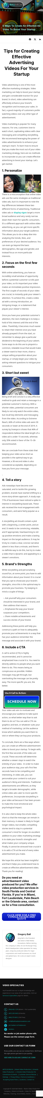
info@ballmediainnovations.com (19, 1021)
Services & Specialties (10, 995)
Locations (22, 1080)
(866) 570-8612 (13, 1017)
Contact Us (30, 1080)
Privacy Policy (14, 1077)
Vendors (11, 1029)
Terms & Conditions (27, 1077)
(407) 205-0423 (13, 1013)
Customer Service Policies (27, 1074)
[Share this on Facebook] (30, 39)
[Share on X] (35, 39)
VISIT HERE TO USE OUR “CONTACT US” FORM (19, 1057)
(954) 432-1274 (13, 1009)
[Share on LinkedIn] (40, 39)
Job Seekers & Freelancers (17, 1025)
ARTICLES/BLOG (8, 1069)
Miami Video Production (23, 1069)
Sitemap (5, 1077)
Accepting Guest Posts (10, 1080)
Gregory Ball (24, 934)
